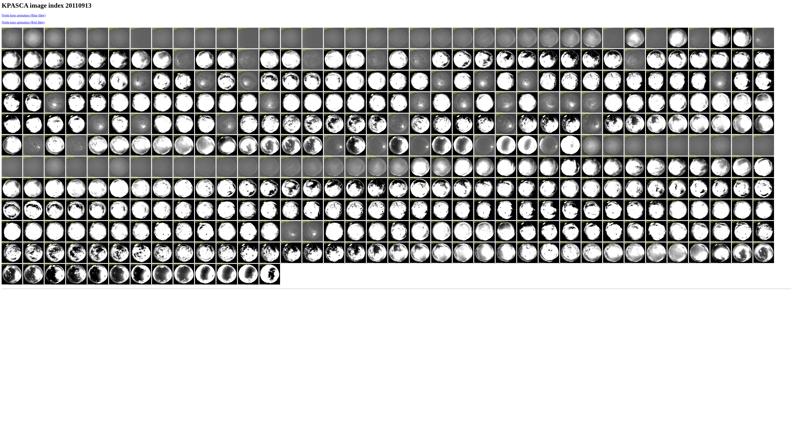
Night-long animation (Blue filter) (23, 15)
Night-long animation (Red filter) (23, 22)
